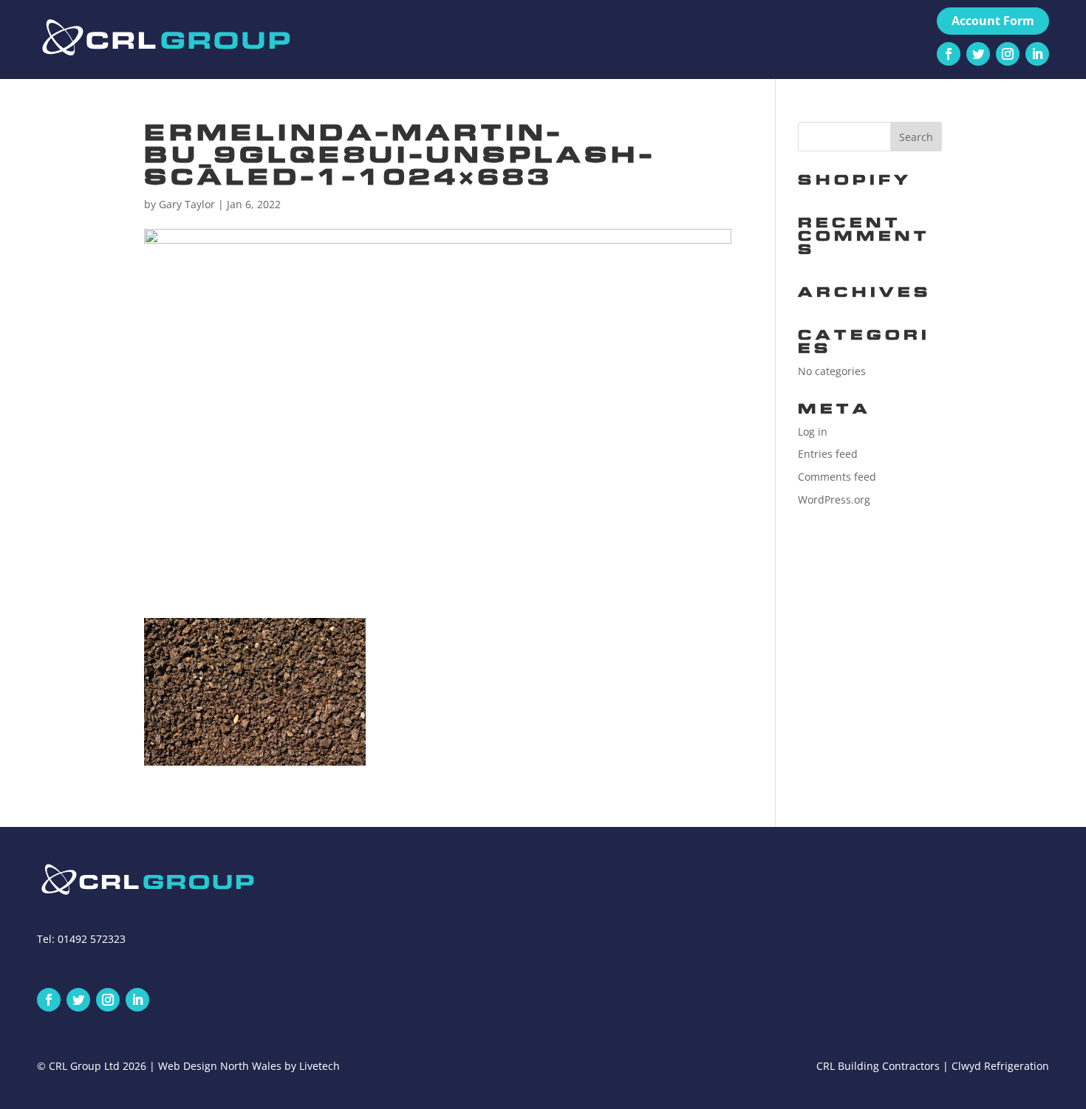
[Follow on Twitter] (978, 54)
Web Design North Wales (219, 1066)
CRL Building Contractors (878, 1066)
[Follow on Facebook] (948, 54)
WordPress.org (834, 499)
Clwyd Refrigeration (1000, 1066)
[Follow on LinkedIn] (1037, 54)
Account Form (993, 21)
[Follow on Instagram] (1008, 54)
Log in (812, 432)
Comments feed (837, 477)
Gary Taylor (187, 204)
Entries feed (828, 454)
